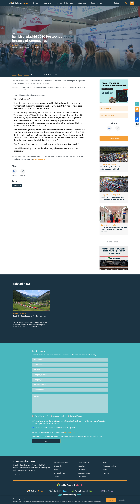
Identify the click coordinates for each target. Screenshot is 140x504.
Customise (122, 500)
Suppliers (47, 3)
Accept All (111, 500)
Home (14, 74)
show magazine (39, 158)
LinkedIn (137, 114)
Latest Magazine (83, 462)
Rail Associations (59, 473)
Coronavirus (17, 185)
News (35, 3)
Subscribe (118, 3)
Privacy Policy (69, 432)
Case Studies (96, 3)
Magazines (81, 469)
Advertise (82, 3)
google (137, 124)
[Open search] (126, 3)
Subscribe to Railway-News (137, 104)
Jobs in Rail (82, 476)
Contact (56, 476)
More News (112, 242)
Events (26, 74)
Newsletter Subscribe (61, 462)
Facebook (137, 119)
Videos (56, 469)
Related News (114, 138)
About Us (106, 473)
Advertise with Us (84, 473)
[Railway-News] (18, 3)
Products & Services (64, 3)
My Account (137, 109)
